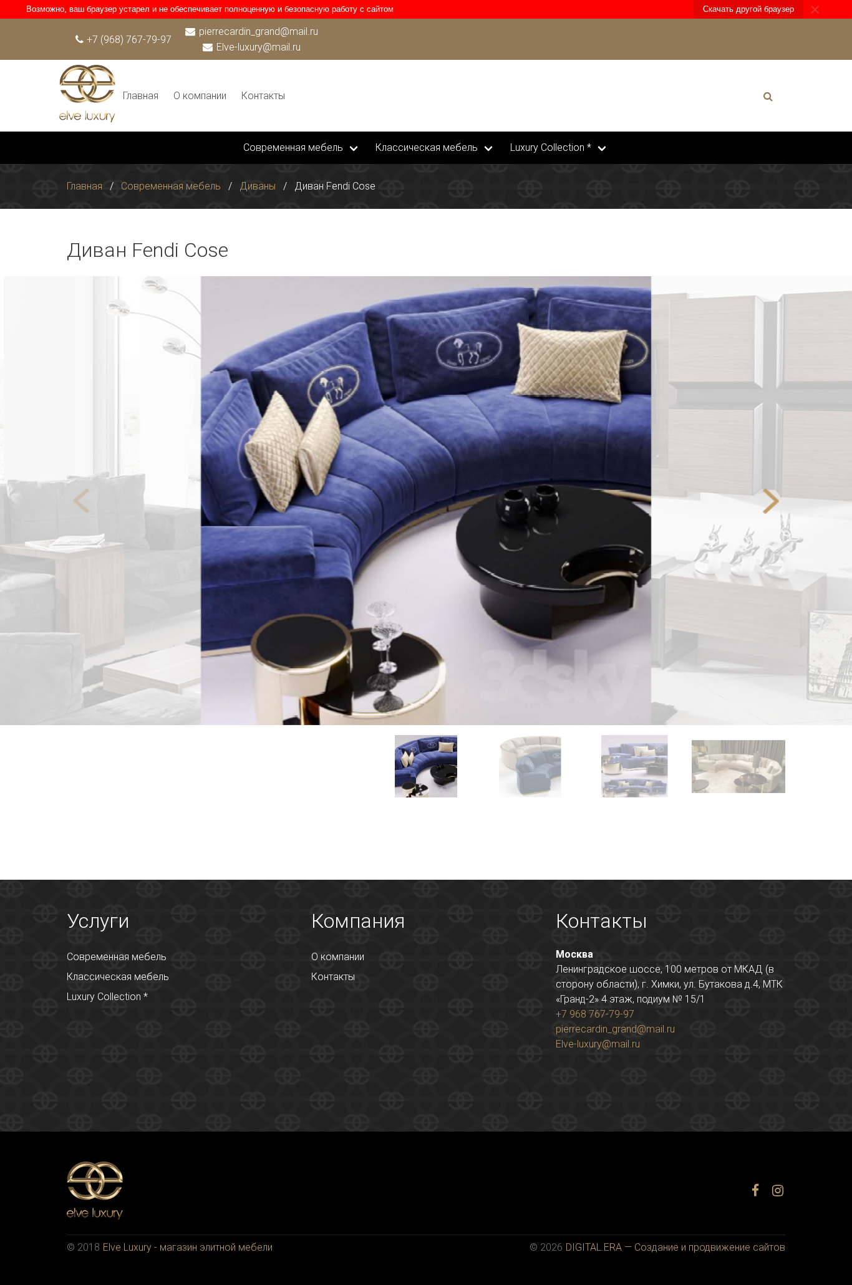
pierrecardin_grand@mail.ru (257, 31)
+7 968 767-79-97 (595, 1014)
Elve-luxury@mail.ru (257, 47)
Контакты (263, 96)
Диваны (258, 186)
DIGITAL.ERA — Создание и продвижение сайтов (675, 1247)
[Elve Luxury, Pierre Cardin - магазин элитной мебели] (87, 119)
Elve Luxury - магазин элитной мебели (188, 1247)
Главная (140, 96)
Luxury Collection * (550, 147)
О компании (199, 96)
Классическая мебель (426, 147)
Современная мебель (293, 147)
